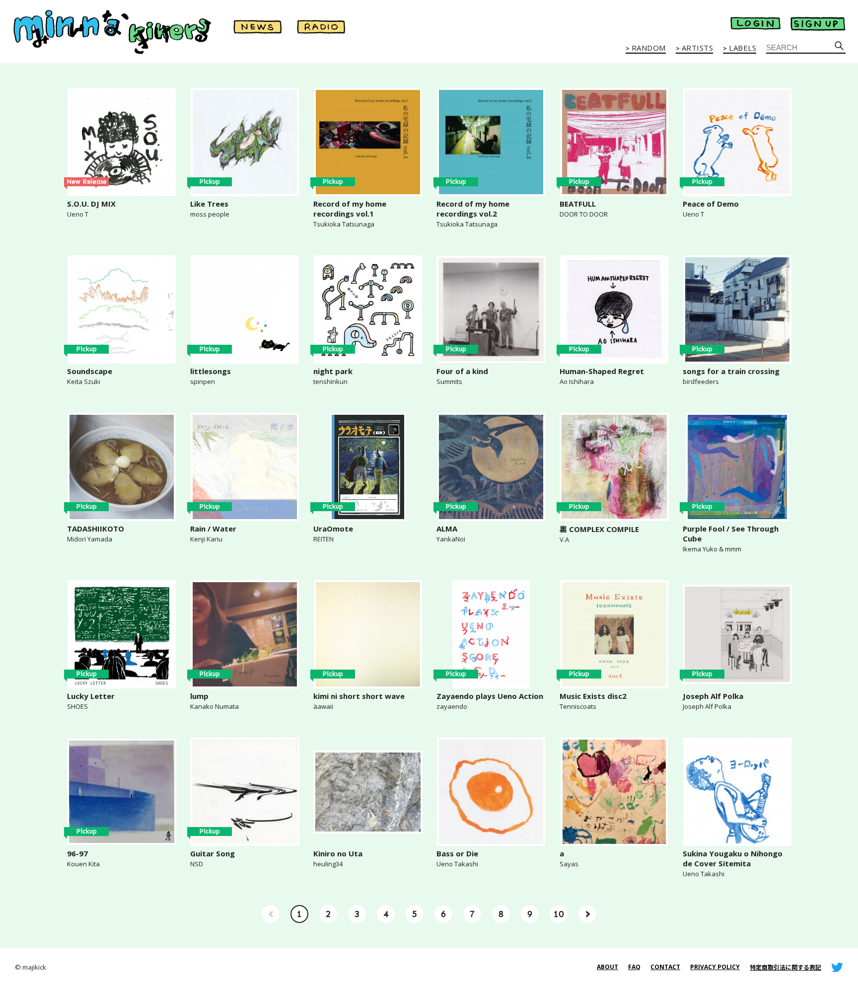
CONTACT (665, 967)
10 (559, 914)
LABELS (742, 48)
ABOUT (607, 967)
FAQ (634, 967)
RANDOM (649, 48)
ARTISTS (698, 48)
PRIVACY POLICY (715, 967)
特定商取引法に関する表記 (785, 967)
